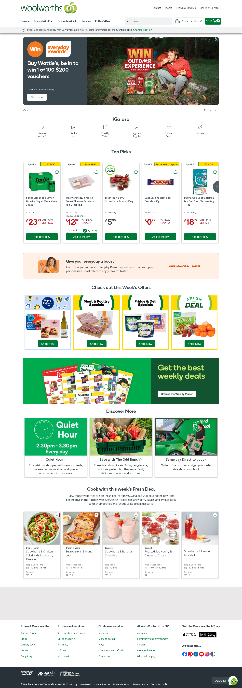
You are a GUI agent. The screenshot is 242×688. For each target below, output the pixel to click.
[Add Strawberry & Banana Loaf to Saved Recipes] (96, 515)
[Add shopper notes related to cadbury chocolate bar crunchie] (175, 172)
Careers (141, 644)
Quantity (92, 230)
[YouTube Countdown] (201, 653)
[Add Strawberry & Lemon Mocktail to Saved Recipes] (215, 515)
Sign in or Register (209, 7)
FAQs (101, 644)
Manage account (107, 638)
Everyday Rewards (186, 7)
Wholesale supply (146, 656)
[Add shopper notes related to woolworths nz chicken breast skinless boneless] (96, 172)
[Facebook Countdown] (184, 653)
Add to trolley (42, 237)
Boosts (24, 650)
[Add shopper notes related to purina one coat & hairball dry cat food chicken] (215, 172)
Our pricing (26, 656)
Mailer (24, 638)
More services (64, 656)
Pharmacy (62, 644)
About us (142, 633)
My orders (103, 633)
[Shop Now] (48, 322)
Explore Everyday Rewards (184, 266)
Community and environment (152, 638)
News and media (146, 650)
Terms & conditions (161, 684)
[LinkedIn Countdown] (195, 653)
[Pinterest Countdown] (190, 653)
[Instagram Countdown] (207, 653)
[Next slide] (216, 110)
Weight (74, 230)
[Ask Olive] (233, 681)
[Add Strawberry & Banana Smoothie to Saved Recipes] (136, 515)
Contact (156, 7)
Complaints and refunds (111, 650)
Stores (168, 7)
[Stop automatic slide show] (205, 110)
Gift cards (62, 650)
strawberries (87, 496)
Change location (142, 29)
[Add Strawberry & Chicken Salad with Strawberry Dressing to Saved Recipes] (57, 515)
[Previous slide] (210, 110)
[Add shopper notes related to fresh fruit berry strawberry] (136, 172)
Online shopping (66, 638)
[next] (216, 187)
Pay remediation (121, 684)
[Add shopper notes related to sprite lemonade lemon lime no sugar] (57, 172)
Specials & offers (30, 633)
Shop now (37, 97)
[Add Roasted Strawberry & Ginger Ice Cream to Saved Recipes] (175, 515)
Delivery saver (28, 644)
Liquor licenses (102, 684)
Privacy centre (140, 684)
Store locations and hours (71, 633)
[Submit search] (128, 21)
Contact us (104, 656)
